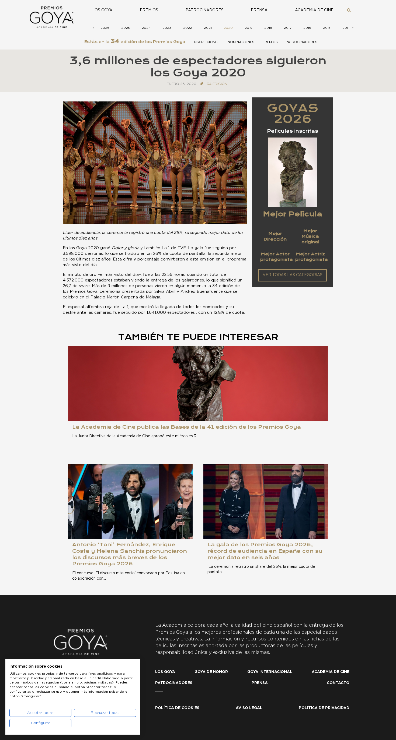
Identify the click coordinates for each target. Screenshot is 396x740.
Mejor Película (292, 214)
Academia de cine (314, 10)
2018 (268, 27)
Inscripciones (206, 42)
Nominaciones (241, 42)
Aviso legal (249, 708)
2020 (228, 27)
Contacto (338, 683)
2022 (187, 27)
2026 (104, 27)
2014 (346, 27)
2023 (166, 27)
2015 (327, 27)
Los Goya (102, 10)
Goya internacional (269, 672)
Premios (149, 10)
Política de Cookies (177, 708)
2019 (248, 27)
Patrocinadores (205, 10)
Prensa (259, 10)
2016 (307, 27)
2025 (125, 27)
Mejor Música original (310, 236)
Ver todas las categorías (292, 275)
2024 (146, 27)
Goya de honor (211, 672)
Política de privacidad (324, 708)
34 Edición (217, 84)
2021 (208, 27)
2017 (287, 27)
